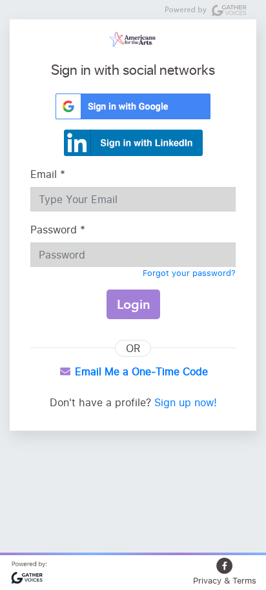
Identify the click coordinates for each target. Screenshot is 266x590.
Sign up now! (185, 402)
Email (47, 174)
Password (57, 229)
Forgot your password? (189, 273)
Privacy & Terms (224, 580)
